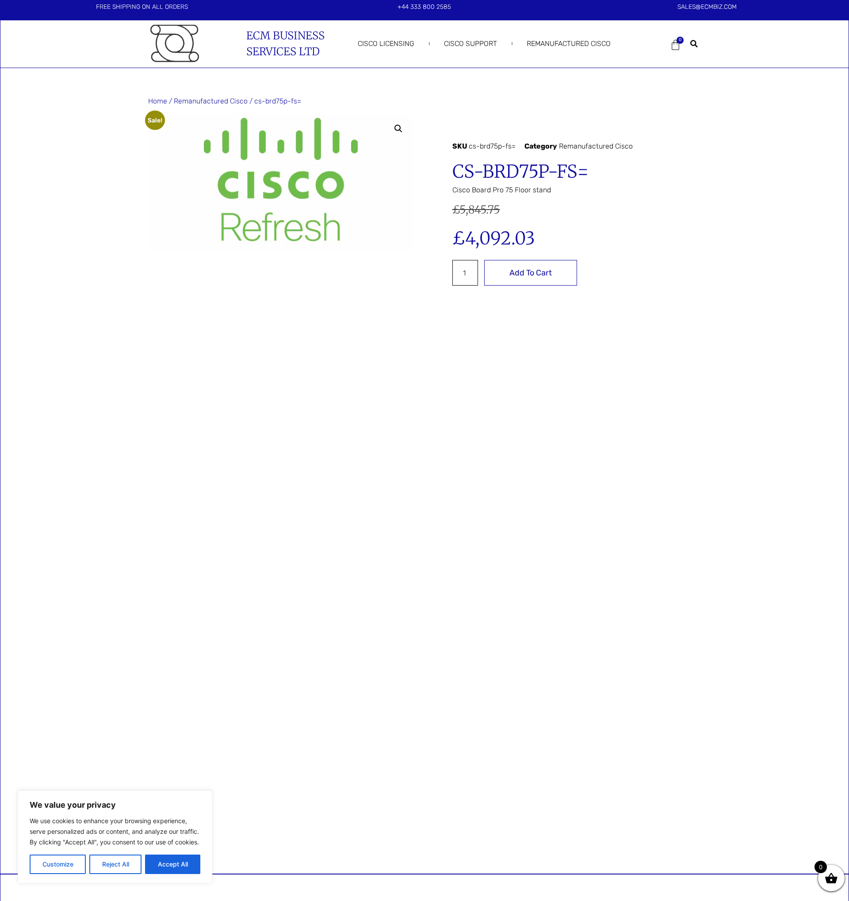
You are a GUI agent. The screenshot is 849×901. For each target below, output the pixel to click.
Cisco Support (470, 43)
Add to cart (530, 273)
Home (157, 101)
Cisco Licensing (386, 43)
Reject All (115, 864)
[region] (115, 836)
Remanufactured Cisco (569, 43)
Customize (57, 864)
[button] (694, 43)
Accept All (173, 864)
